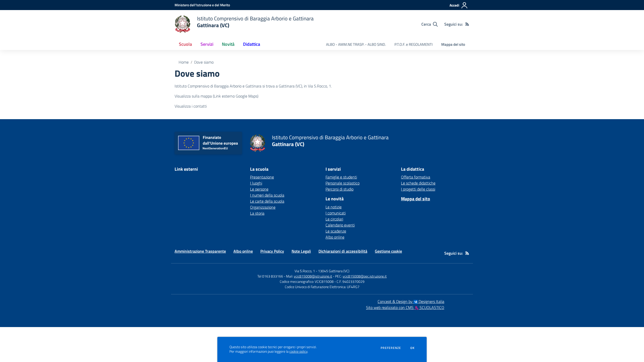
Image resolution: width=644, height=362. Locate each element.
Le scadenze (336, 231)
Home (184, 62)
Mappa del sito (453, 44)
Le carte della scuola (267, 201)
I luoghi (256, 183)
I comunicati (336, 213)
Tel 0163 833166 (270, 276)
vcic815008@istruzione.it (313, 276)
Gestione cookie (388, 251)
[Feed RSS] (467, 24)
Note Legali (301, 251)
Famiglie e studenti (341, 177)
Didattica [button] (251, 44)
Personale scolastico (342, 183)
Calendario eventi (340, 225)
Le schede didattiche (418, 183)
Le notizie (334, 207)
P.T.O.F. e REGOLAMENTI (413, 44)
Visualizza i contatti (191, 106)
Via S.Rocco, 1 (305, 271)
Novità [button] (228, 44)
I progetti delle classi (418, 189)
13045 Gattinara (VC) (333, 271)
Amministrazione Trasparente (200, 251)
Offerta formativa (415, 177)
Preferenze (391, 347)
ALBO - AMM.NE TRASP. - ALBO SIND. (356, 44)
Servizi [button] (206, 44)
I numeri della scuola (267, 195)
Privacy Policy (272, 251)
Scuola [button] (185, 44)
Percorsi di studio (339, 189)
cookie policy (298, 351)
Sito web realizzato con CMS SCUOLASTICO (405, 307)
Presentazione (262, 177)
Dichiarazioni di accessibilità (342, 251)
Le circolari (334, 219)
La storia (257, 213)
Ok (412, 347)
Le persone (259, 189)
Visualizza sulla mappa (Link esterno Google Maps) (216, 96)
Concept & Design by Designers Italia (411, 301)
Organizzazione (262, 207)
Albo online (335, 237)
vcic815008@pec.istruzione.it (365, 276)
